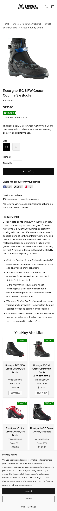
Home (6, 24)
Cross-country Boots (32, 28)
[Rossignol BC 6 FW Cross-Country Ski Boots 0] (28, 58)
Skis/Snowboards (32, 24)
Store (16, 24)
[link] (28, 506)
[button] (28, 6)
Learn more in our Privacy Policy (17, 485)
